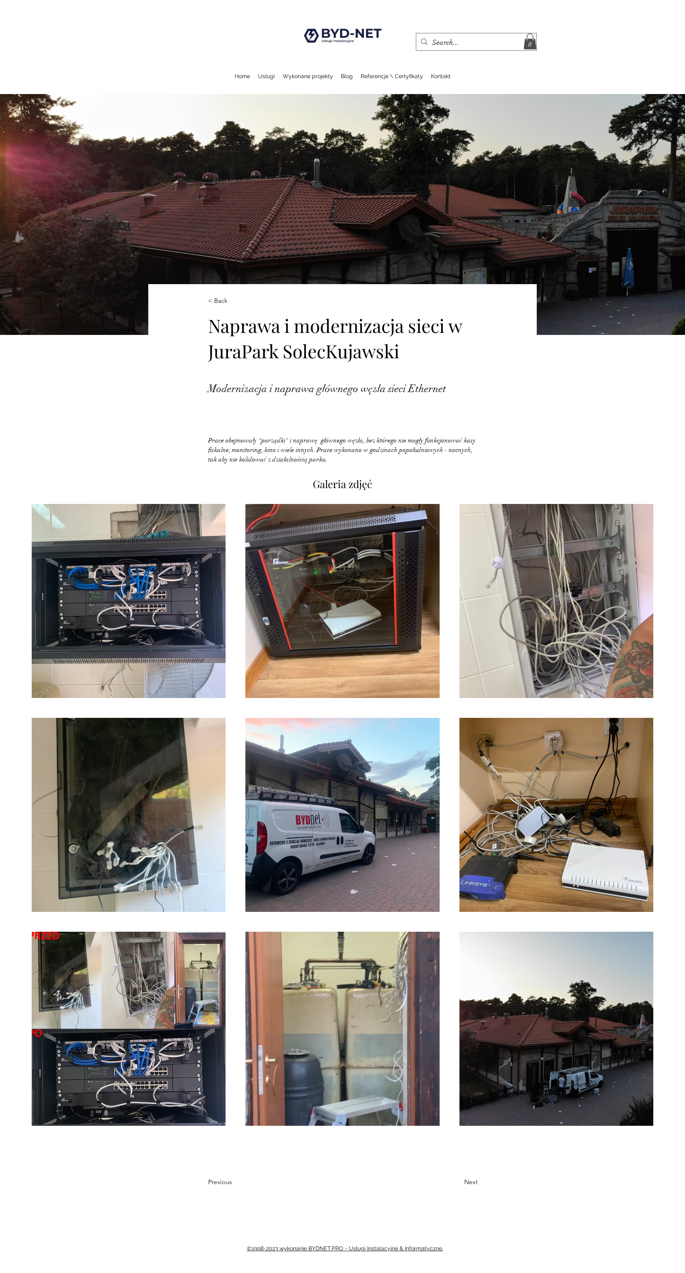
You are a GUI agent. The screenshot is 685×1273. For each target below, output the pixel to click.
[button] (530, 41)
